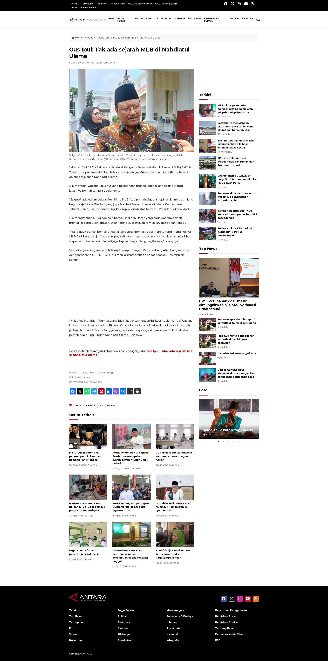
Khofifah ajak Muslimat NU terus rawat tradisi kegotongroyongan (173, 554)
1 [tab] (218, 441)
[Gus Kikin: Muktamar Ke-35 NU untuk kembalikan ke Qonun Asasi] (175, 487)
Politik (139, 18)
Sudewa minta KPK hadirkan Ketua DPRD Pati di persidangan (235, 232)
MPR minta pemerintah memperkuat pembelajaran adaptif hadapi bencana (235, 109)
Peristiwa (152, 18)
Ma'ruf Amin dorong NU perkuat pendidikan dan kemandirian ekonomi (85, 456)
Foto (203, 390)
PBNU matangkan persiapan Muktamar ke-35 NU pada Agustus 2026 (130, 507)
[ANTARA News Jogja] (87, 19)
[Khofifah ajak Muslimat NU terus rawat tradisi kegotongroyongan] (175, 534)
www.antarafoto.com (166, 3)
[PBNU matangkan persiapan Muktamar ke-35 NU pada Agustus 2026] (131, 487)
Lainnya (246, 18)
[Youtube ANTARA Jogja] (246, 3)
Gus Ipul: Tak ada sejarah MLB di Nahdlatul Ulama (129, 37)
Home (78, 37)
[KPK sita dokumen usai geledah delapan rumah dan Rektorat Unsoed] (207, 163)
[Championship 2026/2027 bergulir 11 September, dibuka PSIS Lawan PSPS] (207, 180)
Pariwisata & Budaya (212, 19)
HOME (111, 18)
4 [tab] (234, 441)
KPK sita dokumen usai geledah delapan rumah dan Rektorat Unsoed (235, 162)
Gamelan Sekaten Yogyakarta (236, 353)
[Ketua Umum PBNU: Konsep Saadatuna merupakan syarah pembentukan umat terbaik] (131, 436)
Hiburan (234, 18)
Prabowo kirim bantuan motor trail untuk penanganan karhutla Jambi (236, 197)
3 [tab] (229, 441)
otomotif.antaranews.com (84, 7)
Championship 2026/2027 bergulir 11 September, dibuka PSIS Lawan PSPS (236, 179)
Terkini (74, 3)
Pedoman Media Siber (229, 634)
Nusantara (76, 640)
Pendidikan (194, 18)
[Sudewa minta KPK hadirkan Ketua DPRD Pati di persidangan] (207, 233)
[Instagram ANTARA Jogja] (239, 3)
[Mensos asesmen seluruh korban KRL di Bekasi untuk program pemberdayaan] (88, 487)
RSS (217, 640)
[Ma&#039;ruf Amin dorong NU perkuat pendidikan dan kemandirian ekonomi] (88, 436)
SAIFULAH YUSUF (86, 405)
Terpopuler (87, 3)
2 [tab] (224, 441)
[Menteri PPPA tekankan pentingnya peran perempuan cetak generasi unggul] (131, 534)
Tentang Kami (117, 3)
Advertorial (174, 628)
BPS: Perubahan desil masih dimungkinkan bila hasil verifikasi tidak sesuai (235, 144)
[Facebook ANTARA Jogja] (225, 3)
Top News (101, 3)
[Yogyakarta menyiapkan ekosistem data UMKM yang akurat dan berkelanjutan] (207, 127)
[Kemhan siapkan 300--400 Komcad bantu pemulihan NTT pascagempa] (207, 215)
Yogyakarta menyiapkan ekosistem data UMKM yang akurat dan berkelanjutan (235, 126)
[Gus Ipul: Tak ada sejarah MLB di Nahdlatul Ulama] (229, 277)
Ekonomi (166, 18)
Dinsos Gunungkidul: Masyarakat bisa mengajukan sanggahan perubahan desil (236, 373)
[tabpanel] (229, 419)
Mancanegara (175, 610)
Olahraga (179, 18)
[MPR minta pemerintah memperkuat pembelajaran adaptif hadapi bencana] (207, 110)
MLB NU (112, 405)
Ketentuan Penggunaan (231, 610)
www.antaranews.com (140, 3)
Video (73, 634)
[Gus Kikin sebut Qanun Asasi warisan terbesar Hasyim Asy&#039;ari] (175, 436)
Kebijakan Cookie (226, 622)
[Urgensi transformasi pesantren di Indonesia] (88, 534)
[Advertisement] (131, 290)
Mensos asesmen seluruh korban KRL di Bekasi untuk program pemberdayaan (87, 507)
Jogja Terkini (121, 19)
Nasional (172, 634)
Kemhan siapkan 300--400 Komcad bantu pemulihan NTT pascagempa (237, 214)
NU (101, 405)
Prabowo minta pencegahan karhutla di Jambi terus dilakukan (235, 339)
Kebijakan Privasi (226, 616)
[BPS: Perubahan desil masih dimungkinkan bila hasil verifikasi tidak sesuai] (207, 145)
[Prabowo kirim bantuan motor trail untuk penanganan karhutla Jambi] (207, 198)
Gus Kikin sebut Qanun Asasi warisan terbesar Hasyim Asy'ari (174, 456)
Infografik (173, 640)
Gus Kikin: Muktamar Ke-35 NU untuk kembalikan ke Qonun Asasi (173, 507)
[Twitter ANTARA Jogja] (232, 3)
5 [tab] (239, 441)
